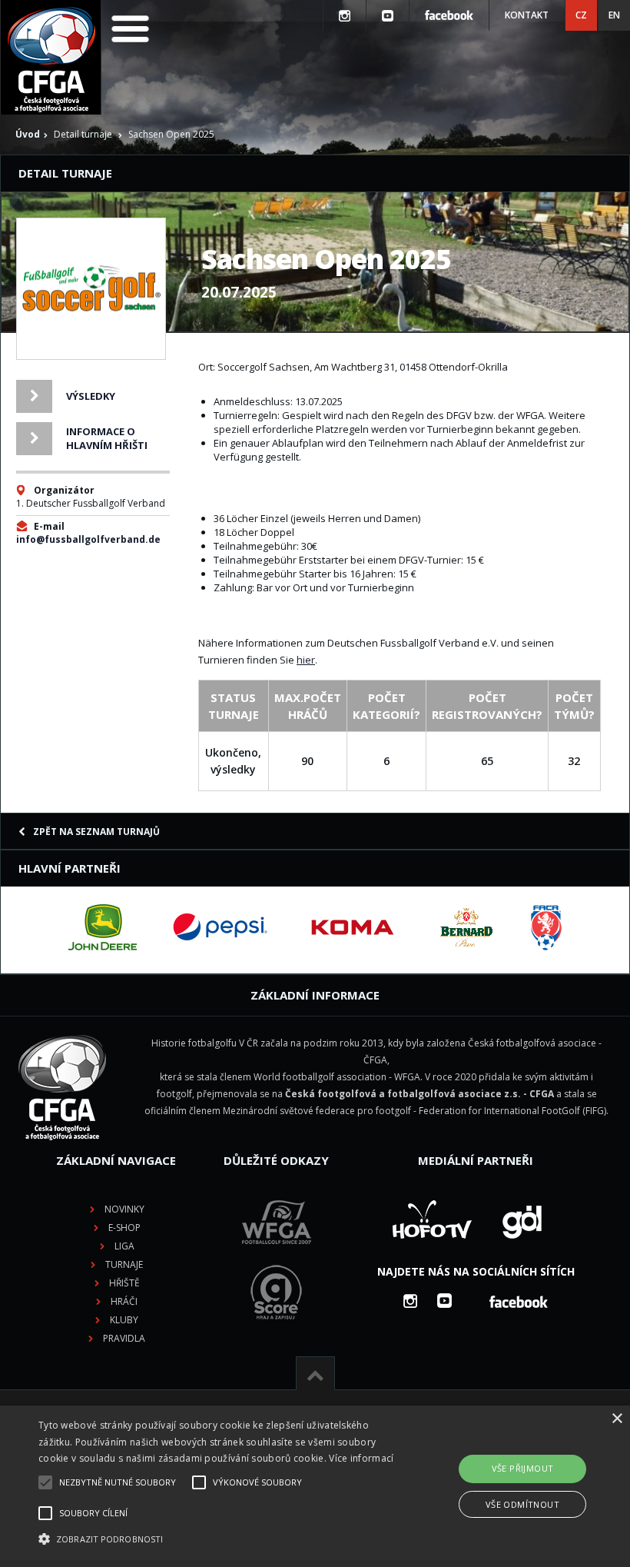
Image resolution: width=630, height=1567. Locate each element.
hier (306, 660)
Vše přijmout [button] (523, 1468)
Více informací (361, 1458)
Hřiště (124, 1282)
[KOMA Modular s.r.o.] (353, 927)
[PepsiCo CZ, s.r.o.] (220, 927)
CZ (581, 15)
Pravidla (124, 1338)
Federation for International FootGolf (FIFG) (512, 1110)
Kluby (124, 1319)
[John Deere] (102, 927)
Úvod (27, 134)
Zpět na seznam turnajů (96, 831)
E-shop (124, 1227)
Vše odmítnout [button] (522, 1504)
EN (614, 15)
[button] (218, 1539)
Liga (124, 1246)
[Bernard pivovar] (466, 927)
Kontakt (527, 15)
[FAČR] (546, 927)
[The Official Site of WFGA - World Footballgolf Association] (276, 1256)
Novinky (124, 1209)
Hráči (124, 1301)
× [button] (616, 1419)
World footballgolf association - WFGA (337, 1076)
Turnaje (124, 1264)
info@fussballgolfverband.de (88, 539)
